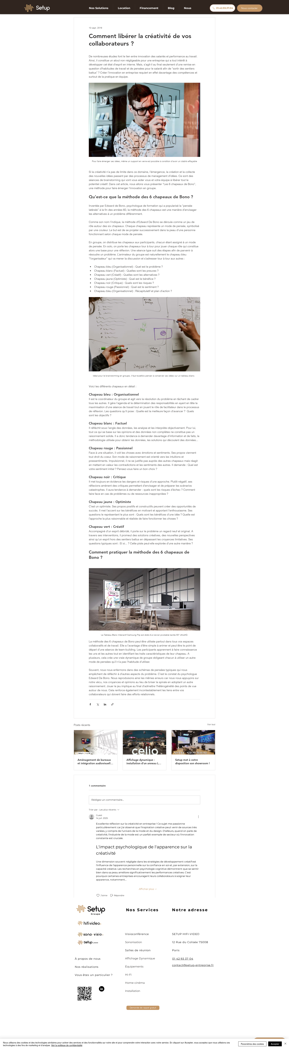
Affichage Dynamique (140, 958)
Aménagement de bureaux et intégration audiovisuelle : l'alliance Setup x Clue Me (95, 761)
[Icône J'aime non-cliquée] (98, 895)
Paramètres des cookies (252, 1043)
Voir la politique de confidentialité (66, 1045)
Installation (132, 991)
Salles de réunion (138, 950)
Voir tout (211, 724)
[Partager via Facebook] (90, 704)
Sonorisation (133, 942)
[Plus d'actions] (198, 817)
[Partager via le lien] (112, 704)
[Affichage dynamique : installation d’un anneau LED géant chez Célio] (144, 742)
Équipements (134, 966)
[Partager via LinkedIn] (105, 704)
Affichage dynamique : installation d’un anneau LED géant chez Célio (144, 761)
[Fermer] (285, 1044)
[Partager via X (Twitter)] (97, 704)
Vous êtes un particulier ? (94, 975)
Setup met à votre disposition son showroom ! (192, 761)
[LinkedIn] (101, 989)
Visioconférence (137, 934)
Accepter (275, 1043)
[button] (98, 8)
